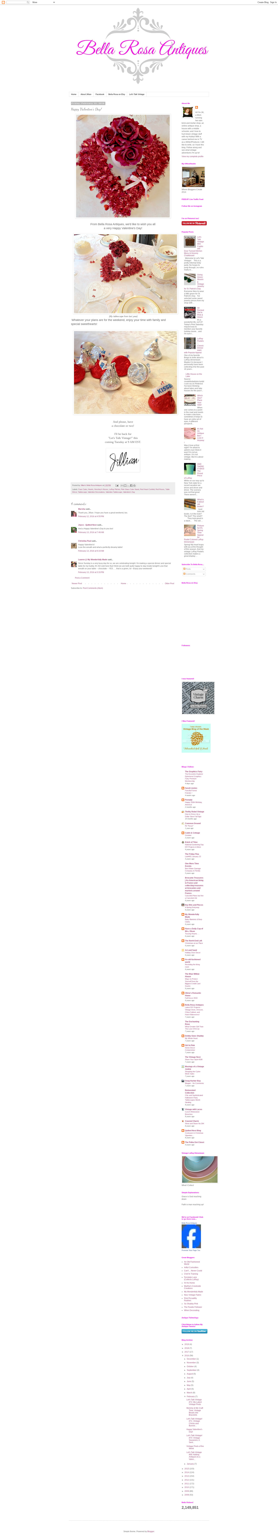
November (191, 1363)
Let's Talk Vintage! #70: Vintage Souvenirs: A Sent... (194, 1439)
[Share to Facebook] (131, 485)
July (189, 1378)
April (189, 1389)
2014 (187, 1472)
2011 (187, 1484)
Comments (190, 574)
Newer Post (77, 583)
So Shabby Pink (191, 1304)
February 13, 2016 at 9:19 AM (91, 551)
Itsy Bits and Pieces (194, 905)
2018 (187, 1348)
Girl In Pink (190, 1045)
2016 (187, 1355)
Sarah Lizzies (191, 788)
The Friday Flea (192, 854)
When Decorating (191, 1310)
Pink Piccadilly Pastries (190, 1299)
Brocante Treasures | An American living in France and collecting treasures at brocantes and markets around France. (194, 885)
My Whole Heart (191, 1038)
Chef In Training (191, 1274)
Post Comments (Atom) (93, 588)
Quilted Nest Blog (193, 1130)
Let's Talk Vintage (136, 94)
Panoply (188, 800)
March (190, 1393)
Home (73, 94)
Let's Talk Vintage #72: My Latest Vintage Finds (194, 1402)
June (189, 1381)
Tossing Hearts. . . (192, 934)
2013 (187, 1476)
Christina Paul (84, 541)
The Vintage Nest (193, 1057)
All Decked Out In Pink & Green (200, 312)
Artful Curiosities (191, 1267)
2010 (187, 1487)
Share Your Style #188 (193, 1059)
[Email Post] (117, 485)
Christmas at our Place (194, 943)
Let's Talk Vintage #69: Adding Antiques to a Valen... (194, 1455)
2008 (187, 1495)
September (192, 1370)
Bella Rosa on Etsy (116, 94)
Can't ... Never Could (193, 1271)
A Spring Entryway (192, 907)
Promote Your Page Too (191, 1250)
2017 (187, 1352)
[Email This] (122, 485)
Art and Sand (191, 950)
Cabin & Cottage (192, 833)
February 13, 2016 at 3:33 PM (91, 572)
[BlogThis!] (125, 485)
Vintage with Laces (193, 1109)
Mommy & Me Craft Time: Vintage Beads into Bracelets (194, 1411)
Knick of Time (191, 842)
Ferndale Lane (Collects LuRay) (191, 1278)
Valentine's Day (129, 492)
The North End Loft (193, 941)
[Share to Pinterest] (134, 485)
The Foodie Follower (193, 1307)
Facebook (100, 94)
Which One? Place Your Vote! (200, 400)
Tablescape (82, 492)
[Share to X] (128, 485)
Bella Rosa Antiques (194, 1005)
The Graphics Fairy (193, 771)
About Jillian (86, 94)
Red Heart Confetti (147, 489)
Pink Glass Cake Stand (130, 489)
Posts (188, 569)
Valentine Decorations (96, 492)
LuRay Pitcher (114, 489)
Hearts (90, 489)
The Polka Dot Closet (194, 1142)
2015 (187, 1469)
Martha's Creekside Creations (192, 1287)
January (190, 1464)
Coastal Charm (192, 1121)
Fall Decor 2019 (191, 998)
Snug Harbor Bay (193, 1081)
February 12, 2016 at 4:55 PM (91, 516)
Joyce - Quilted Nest (87, 525)
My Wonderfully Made (193, 1292)
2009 (187, 1491)
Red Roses (160, 489)
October (188, 835)
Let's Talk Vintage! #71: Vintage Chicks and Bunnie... (194, 1422)
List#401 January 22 (193, 856)
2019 (187, 1344)
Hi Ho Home (189, 1283)
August (190, 1374)
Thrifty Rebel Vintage (194, 812)
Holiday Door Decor (192, 953)
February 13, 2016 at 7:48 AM (91, 532)
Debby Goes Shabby (194, 1036)
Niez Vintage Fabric (192, 1295)
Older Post (169, 583)
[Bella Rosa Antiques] (191, 1247)
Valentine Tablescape (114, 492)
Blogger (150, 1531)
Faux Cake (82, 489)
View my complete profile (193, 156)
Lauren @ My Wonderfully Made (92, 559)
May (189, 1385)
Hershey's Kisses (101, 489)
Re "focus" (189, 826)
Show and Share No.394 (194, 1123)
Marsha (81, 509)
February (191, 1396)
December (191, 1359)
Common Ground (193, 823)
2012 (187, 1480)
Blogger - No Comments (194, 1083)
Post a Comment (82, 578)
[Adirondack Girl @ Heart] (196, 752)
